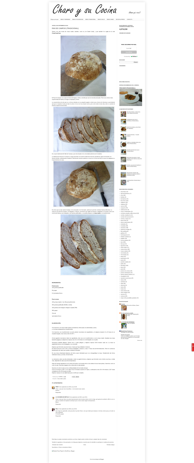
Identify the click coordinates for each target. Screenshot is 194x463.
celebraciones (124, 209)
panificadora (124, 258)
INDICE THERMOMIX (65, 19)
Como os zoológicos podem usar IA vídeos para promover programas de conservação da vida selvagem (130, 337)
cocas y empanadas (125, 211)
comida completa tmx (126, 215)
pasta (122, 260)
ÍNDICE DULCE (101, 19)
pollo (122, 269)
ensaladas (123, 225)
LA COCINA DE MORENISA (127, 322)
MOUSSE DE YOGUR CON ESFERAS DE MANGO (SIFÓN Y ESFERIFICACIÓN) (133, 174)
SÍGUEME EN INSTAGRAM (127, 332)
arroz (122, 195)
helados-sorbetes (125, 236)
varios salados (124, 292)
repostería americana (126, 278)
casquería (123, 207)
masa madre (97, 213)
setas (122, 283)
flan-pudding (124, 231)
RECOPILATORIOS (120, 19)
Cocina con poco (125, 334)
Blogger (102, 459)
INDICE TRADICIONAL (90, 19)
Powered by (127, 56)
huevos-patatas (124, 240)
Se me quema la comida (127, 313)
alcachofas (123, 191)
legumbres (123, 245)
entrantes (123, 227)
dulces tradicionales (125, 222)
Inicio (84, 444)
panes (64, 378)
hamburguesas (124, 234)
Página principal (54, 19)
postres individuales (125, 272)
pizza (122, 267)
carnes (122, 206)
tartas (122, 287)
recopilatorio (124, 276)
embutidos (123, 224)
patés (122, 263)
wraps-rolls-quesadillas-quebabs (128, 297)
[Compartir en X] (75, 377)
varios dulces (124, 290)
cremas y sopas (124, 218)
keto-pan (123, 243)
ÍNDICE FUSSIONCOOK (77, 19)
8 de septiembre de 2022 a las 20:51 (78, 397)
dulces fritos (123, 220)
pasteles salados (125, 261)
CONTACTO (129, 19)
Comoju (123, 304)
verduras (123, 296)
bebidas (123, 197)
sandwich (123, 281)
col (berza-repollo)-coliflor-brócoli (129, 213)
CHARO (61, 376)
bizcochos (123, 200)
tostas (122, 288)
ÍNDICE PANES (110, 19)
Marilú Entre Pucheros (126, 331)
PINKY (57, 386)
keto (122, 242)
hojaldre (123, 238)
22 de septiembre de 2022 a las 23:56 (67, 408)
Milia (57, 408)
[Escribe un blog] (74, 377)
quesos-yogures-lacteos (126, 274)
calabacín (123, 202)
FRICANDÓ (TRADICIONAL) (127, 88)
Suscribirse (129, 52)
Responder (58, 392)
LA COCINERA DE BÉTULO (62, 397)
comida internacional (126, 216)
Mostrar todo (139, 340)
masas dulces (124, 249)
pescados (123, 265)
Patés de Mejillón (131, 323)
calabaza (123, 204)
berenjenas (123, 198)
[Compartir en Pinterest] (78, 377)
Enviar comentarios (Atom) (65, 447)
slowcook (123, 285)
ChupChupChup (56, 33)
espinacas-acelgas (125, 229)
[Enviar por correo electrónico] (72, 377)
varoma (122, 294)
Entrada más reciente (57, 444)
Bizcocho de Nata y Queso (133, 305)
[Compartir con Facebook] (77, 377)
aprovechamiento (125, 193)
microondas (123, 254)
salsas (122, 279)
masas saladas (124, 251)
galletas (122, 233)
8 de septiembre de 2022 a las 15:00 (68, 386)
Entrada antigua (110, 444)
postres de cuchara (125, 270)
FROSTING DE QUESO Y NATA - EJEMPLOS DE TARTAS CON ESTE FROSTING (134, 159)
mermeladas (124, 252)
